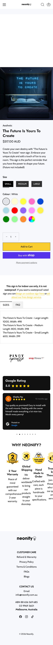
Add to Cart (26, 246)
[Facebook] (20, 616)
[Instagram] (26, 616)
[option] (26, 358)
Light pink (31, 210)
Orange (23, 219)
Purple (23, 210)
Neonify (29, 634)
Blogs (26, 576)
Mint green (14, 219)
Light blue (6, 210)
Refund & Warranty (26, 557)
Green (6, 219)
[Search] (43, 5)
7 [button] (32, 434)
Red (14, 210)
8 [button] (35, 434)
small (8, 184)
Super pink (31, 201)
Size (5, 177)
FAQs (26, 571)
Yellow (23, 201)
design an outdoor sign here (30, 293)
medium (22, 184)
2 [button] (19, 434)
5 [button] (27, 434)
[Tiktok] (32, 616)
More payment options (26, 262)
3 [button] (22, 434)
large (36, 184)
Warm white (14, 201)
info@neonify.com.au (26, 594)
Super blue (40, 201)
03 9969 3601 (26, 605)
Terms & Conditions (26, 566)
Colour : (10, 194)
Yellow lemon (40, 210)
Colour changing (31, 219)
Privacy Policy (26, 561)
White (6, 201)
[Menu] (4, 5)
